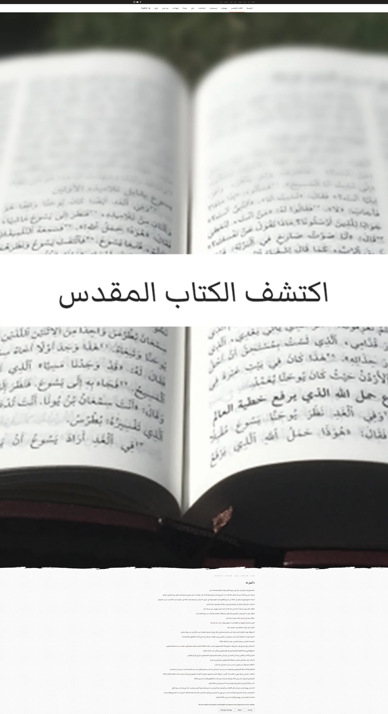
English (144, 8)
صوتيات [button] (224, 8)
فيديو (245, 2)
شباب (231, 2)
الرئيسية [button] (250, 8)
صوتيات (240, 2)
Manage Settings (226, 710)
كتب (249, 2)
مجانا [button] (185, 8)
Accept (250, 710)
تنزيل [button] (156, 8)
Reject (240, 710)
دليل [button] (192, 8)
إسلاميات (226, 2)
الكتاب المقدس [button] (237, 8)
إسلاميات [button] (201, 8)
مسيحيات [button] (213, 8)
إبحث (221, 2)
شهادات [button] (175, 8)
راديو (235, 2)
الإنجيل (253, 2)
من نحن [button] (165, 8)
